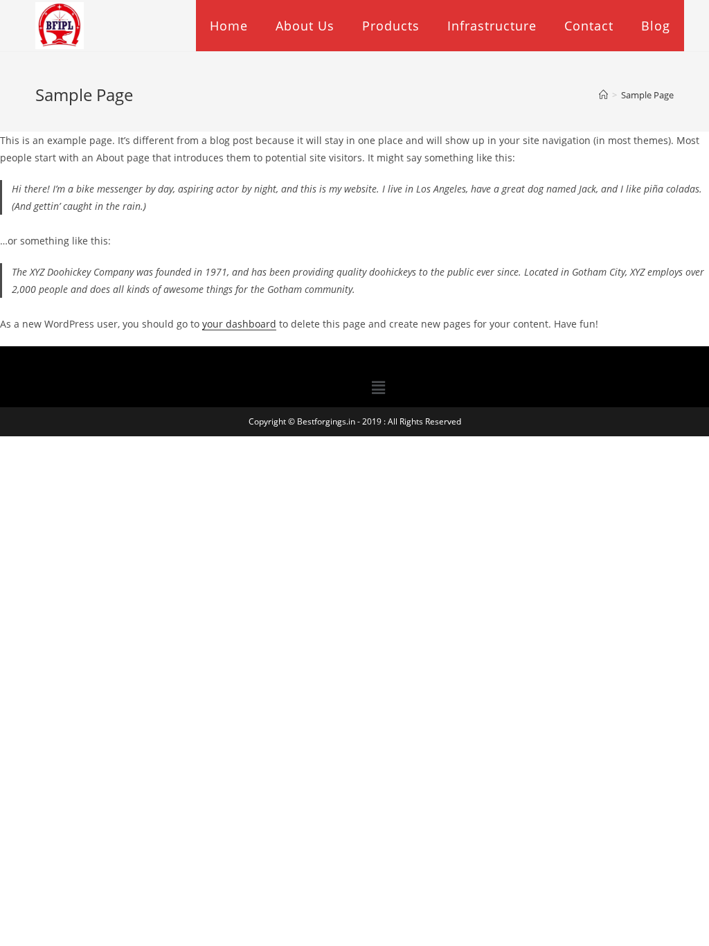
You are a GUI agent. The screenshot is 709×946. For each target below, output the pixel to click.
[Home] (603, 95)
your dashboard (239, 323)
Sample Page (647, 95)
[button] (379, 387)
